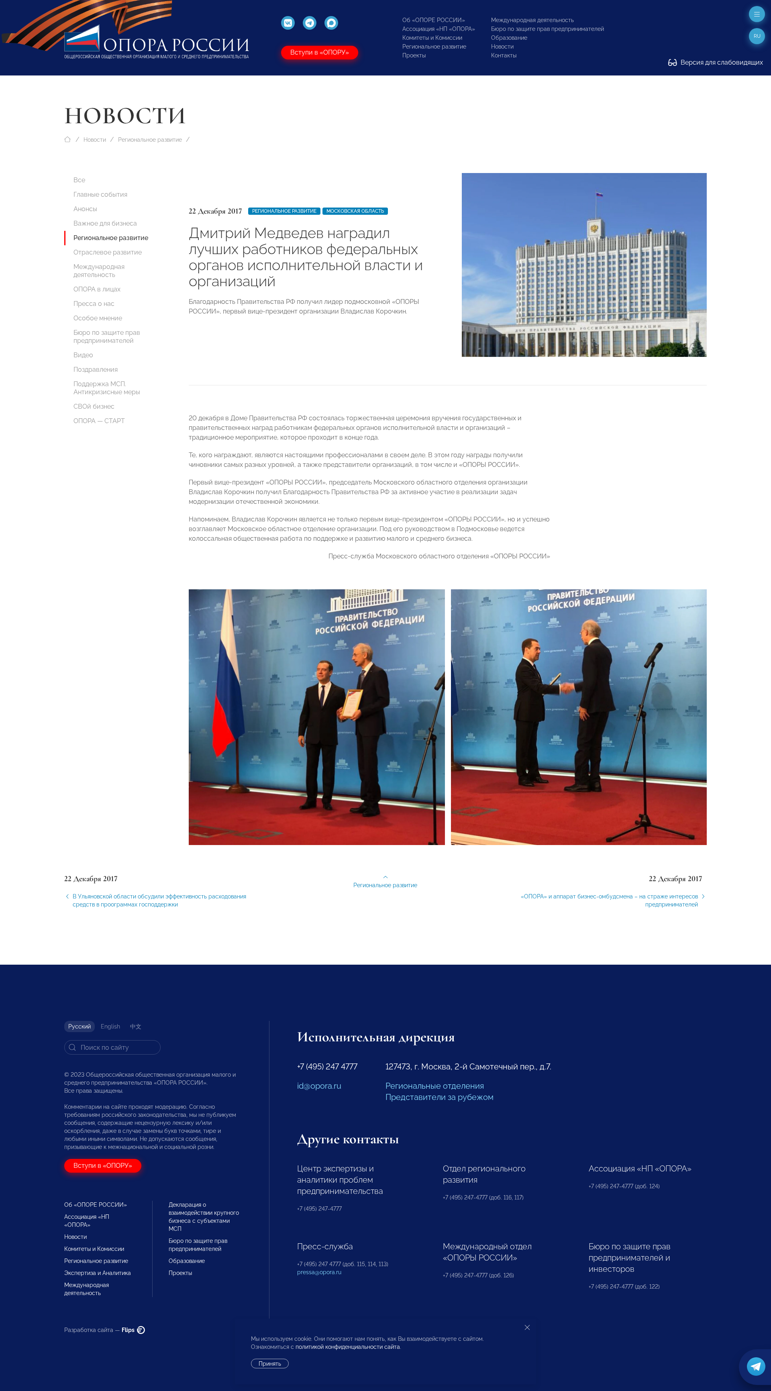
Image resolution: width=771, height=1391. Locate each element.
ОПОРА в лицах (96, 289)
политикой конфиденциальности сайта (348, 1347)
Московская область (355, 211)
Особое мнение (97, 318)
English (110, 1026)
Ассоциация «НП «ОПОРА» (438, 29)
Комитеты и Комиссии (432, 38)
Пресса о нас (93, 304)
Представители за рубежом (440, 1097)
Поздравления (95, 369)
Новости (502, 46)
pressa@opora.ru (319, 1272)
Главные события (100, 194)
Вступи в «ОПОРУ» (319, 52)
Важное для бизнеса (105, 223)
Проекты (414, 55)
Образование (509, 38)
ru (757, 36)
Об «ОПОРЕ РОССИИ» (433, 20)
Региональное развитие (434, 46)
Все (79, 180)
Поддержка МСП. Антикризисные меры (106, 388)
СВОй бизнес (93, 406)
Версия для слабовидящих (721, 62)
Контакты (503, 55)
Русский (79, 1026)
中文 (135, 1026)
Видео (83, 355)
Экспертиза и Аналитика (97, 1273)
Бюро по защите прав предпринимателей (547, 29)
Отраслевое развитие (107, 252)
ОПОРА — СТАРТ (99, 421)
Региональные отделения (435, 1086)
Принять (270, 1363)
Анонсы (85, 209)
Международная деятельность (532, 20)
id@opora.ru (319, 1086)
